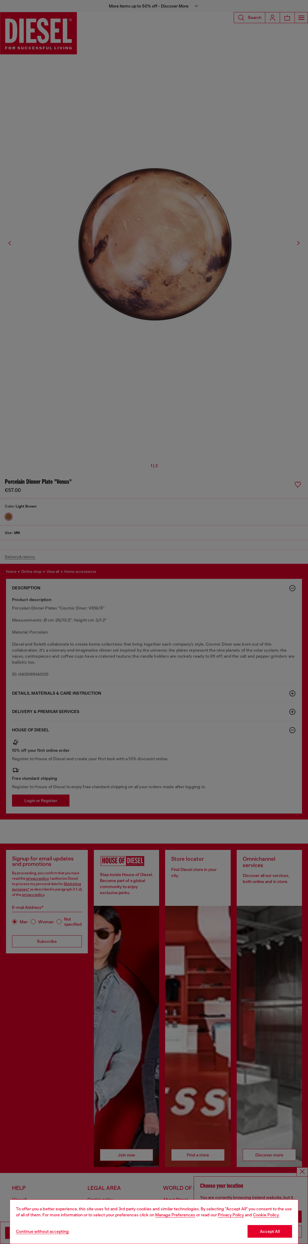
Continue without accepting (42, 1231)
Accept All (270, 1231)
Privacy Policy (231, 1214)
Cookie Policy (266, 1214)
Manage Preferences (175, 1214)
